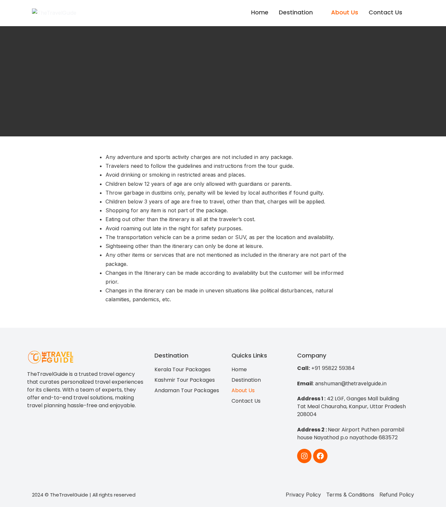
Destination (296, 12)
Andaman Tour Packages (186, 390)
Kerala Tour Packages (182, 369)
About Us (344, 12)
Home (259, 12)
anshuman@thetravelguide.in (351, 383)
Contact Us (385, 12)
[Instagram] (304, 456)
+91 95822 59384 (333, 368)
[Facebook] (320, 456)
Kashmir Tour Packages (184, 380)
